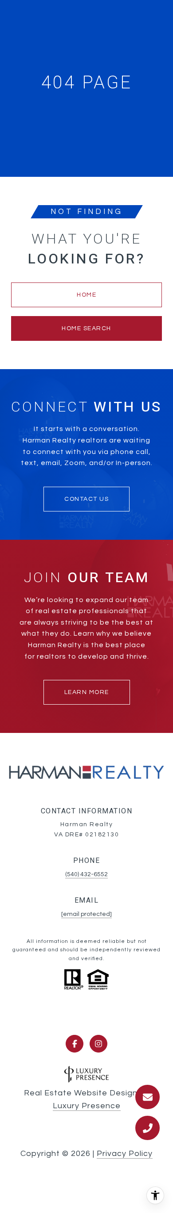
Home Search (86, 328)
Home (86, 295)
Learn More (86, 692)
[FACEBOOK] (74, 1044)
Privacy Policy (125, 1153)
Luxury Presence (87, 1106)
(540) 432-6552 (86, 874)
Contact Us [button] (86, 499)
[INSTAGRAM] (98, 1044)
